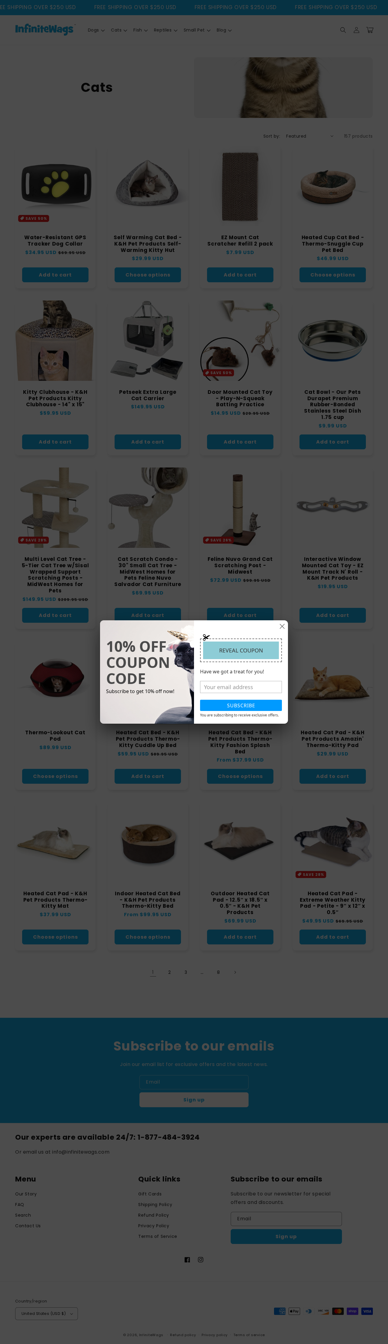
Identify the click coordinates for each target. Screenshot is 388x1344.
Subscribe (241, 705)
